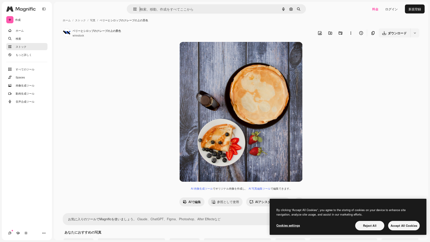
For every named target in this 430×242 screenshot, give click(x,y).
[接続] (9, 233)
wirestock (78, 35)
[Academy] (18, 233)
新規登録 (414, 9)
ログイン (391, 9)
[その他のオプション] (350, 32)
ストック (80, 20)
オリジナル (210, 50)
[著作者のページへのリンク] (67, 32)
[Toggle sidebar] (43, 9)
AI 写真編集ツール (260, 188)
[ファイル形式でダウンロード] (414, 32)
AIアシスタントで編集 (270, 201)
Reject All (369, 225)
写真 (92, 20)
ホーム (67, 20)
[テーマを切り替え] (26, 233)
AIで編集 (194, 201)
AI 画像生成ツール (202, 188)
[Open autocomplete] (133, 9)
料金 (375, 9)
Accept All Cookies (404, 225)
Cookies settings (288, 225)
